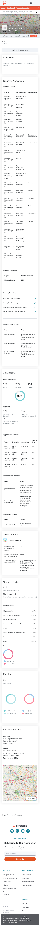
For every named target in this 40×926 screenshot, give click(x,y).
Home (3, 8)
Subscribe (20, 859)
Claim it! (33, 36)
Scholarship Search (28, 881)
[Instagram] (28, 831)
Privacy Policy (7, 910)
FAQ (23, 910)
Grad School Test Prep (10, 878)
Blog (23, 914)
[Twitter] (12, 831)
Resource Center (27, 885)
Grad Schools (11, 8)
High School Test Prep (10, 888)
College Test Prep (8, 875)
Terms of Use (7, 913)
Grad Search (25, 878)
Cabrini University (23, 8)
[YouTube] (23, 831)
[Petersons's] (4, 3)
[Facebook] (17, 831)
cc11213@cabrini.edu (16, 753)
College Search (26, 875)
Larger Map (31, 798)
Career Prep (7, 881)
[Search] (31, 3)
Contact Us (25, 907)
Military (5, 885)
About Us (24, 903)
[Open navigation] (35, 3)
